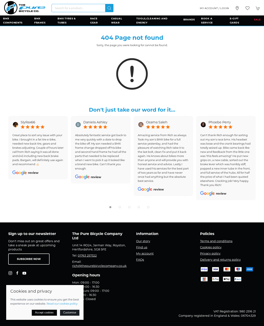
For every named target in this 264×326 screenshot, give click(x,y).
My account (145, 253)
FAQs (140, 260)
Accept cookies (44, 312)
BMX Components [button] (12, 20)
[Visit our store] (237, 8)
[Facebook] (17, 273)
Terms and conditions (216, 241)
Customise (69, 312)
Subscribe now (29, 259)
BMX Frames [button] (39, 20)
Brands (189, 19)
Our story (143, 241)
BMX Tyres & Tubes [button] (67, 20)
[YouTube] (24, 273)
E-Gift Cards (234, 20)
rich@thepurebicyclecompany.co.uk (99, 266)
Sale (257, 19)
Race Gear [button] (94, 20)
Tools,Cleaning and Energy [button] (151, 20)
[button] (247, 8)
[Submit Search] (109, 8)
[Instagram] (10, 273)
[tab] (110, 207)
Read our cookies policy (62, 303)
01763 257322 (87, 255)
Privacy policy (210, 253)
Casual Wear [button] (116, 20)
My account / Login (214, 8)
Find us (141, 247)
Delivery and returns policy (220, 260)
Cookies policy (211, 247)
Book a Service (207, 20)
